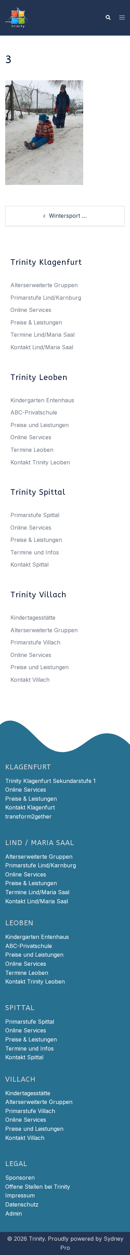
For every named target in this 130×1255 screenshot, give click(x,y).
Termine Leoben (31, 449)
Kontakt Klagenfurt (30, 807)
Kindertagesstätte (32, 617)
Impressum (20, 1195)
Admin (13, 1213)
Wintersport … (68, 215)
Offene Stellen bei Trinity (37, 1186)
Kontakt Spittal (29, 564)
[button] (108, 18)
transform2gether (28, 816)
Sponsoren (20, 1177)
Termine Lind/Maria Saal (42, 334)
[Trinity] (17, 17)
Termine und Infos (34, 552)
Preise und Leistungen (39, 424)
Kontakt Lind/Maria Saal (41, 347)
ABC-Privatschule (33, 412)
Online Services (30, 309)
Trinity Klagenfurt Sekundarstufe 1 (50, 780)
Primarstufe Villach (35, 642)
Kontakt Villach (30, 679)
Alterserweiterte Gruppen (44, 285)
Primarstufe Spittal (34, 514)
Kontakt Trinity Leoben (40, 462)
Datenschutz (21, 1204)
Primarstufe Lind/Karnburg (45, 297)
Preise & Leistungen (36, 322)
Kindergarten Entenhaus (42, 400)
